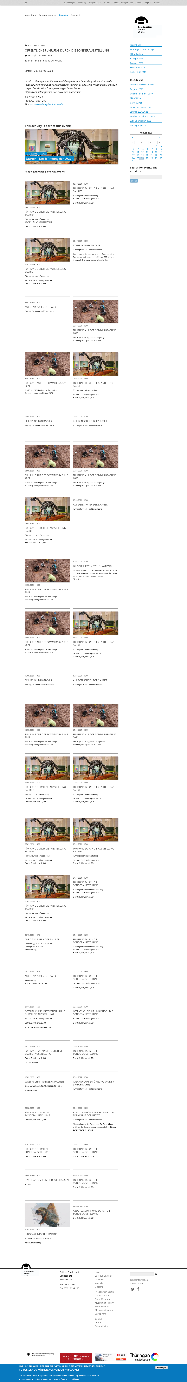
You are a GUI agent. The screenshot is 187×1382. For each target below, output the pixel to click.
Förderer (107, 2)
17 (133, 155)
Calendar (63, 15)
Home (98, 1272)
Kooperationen (95, 2)
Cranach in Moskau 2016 (142, 84)
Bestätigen (161, 1368)
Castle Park (100, 1313)
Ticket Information (139, 1279)
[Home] (28, 2)
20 (147, 155)
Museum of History (104, 1302)
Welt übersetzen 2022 (140, 120)
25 (138, 158)
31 (133, 161)
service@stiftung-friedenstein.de (46, 104)
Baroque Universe (48, 15)
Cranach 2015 (136, 63)
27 (147, 158)
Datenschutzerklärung (70, 1379)
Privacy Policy (101, 1326)
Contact (139, 2)
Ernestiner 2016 (138, 67)
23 (161, 155)
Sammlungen (69, 2)
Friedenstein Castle (104, 1291)
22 (156, 155)
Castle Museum (102, 1295)
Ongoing (99, 1286)
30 (161, 158)
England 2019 (136, 89)
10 (133, 152)
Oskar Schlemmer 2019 (141, 93)
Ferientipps (135, 45)
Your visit (75, 15)
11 (138, 152)
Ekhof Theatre (102, 1306)
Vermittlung (30, 15)
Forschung (82, 2)
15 (156, 152)
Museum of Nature (104, 1310)
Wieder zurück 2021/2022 (142, 116)
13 (147, 152)
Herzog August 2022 (140, 125)
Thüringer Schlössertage (142, 49)
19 (142, 155)
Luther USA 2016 (138, 72)
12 (142, 152)
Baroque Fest (136, 58)
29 (156, 158)
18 (138, 155)
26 (142, 158)
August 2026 (146, 132)
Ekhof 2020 (135, 98)
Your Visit (99, 1283)
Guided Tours (136, 1283)
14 (151, 152)
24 (133, 158)
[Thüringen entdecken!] (146, 1357)
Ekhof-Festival (136, 54)
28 (151, 158)
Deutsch (157, 2)
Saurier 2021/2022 (139, 111)
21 (151, 155)
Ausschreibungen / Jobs (123, 2)
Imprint (148, 2)
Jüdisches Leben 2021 (140, 107)
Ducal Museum (102, 1299)
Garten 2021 (136, 102)
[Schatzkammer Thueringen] (76, 1358)
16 (161, 152)
